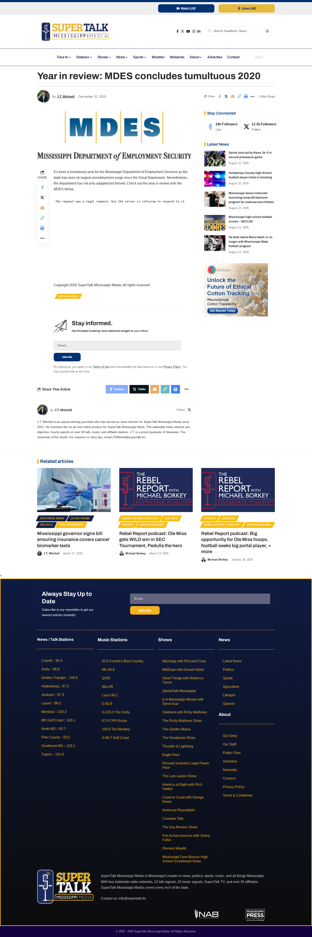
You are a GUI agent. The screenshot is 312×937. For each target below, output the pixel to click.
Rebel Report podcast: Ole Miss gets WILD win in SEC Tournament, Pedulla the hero (153, 539)
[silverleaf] (236, 289)
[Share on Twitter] (226, 96)
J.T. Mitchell (65, 96)
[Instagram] (193, 31)
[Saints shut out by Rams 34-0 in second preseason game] (214, 159)
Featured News (52, 518)
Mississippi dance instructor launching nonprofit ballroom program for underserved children (251, 198)
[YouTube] (188, 31)
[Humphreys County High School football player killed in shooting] (214, 179)
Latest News (80, 518)
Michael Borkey (135, 553)
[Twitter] (182, 31)
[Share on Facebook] (219, 96)
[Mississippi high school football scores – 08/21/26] (214, 223)
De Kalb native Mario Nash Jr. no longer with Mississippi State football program (250, 242)
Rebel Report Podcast (140, 518)
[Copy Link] (239, 96)
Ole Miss (171, 518)
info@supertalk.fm (132, 898)
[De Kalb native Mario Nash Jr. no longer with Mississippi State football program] (214, 243)
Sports (127, 525)
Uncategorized (68, 296)
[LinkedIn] (198, 31)
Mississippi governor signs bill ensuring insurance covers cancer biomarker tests (73, 539)
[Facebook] (178, 31)
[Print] (246, 96)
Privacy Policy (172, 366)
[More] (252, 96)
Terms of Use (101, 366)
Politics (46, 525)
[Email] (233, 96)
